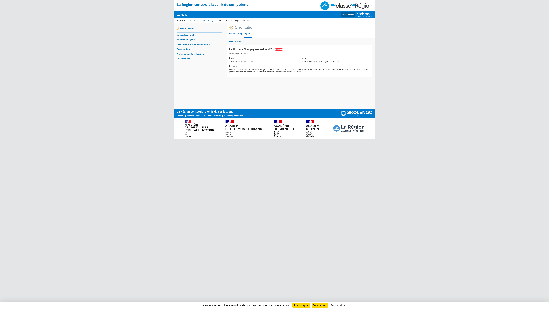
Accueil (192, 20)
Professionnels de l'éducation (190, 54)
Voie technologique (186, 39)
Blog (240, 33)
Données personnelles (233, 116)
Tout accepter (301, 305)
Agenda (214, 20)
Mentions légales (194, 116)
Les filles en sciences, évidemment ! (193, 44)
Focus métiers (183, 49)
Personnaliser (338, 305)
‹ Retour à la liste (235, 41)
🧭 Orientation (203, 20)
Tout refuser (319, 305)
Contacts (180, 116)
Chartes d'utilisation (212, 116)
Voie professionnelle (186, 35)
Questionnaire (183, 58)
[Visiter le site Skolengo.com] (356, 115)
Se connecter (348, 14)
